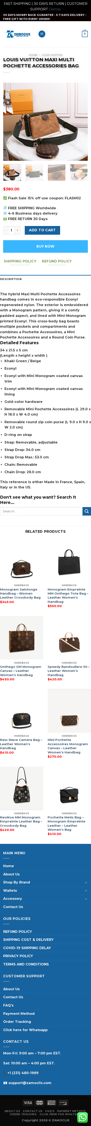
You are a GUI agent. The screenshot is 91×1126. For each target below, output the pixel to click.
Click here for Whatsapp (25, 1030)
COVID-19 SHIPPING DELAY (27, 948)
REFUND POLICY (17, 932)
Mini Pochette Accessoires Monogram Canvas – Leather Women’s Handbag (68, 746)
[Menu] (42, 34)
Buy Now (45, 246)
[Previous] (10, 122)
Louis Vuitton (51, 55)
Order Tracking (17, 1022)
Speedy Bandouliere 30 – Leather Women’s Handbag (69, 671)
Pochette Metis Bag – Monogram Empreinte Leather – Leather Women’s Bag (66, 823)
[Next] (81, 122)
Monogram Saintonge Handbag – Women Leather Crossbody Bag (20, 594)
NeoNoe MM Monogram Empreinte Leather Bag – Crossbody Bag (21, 821)
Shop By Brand (16, 882)
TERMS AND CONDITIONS (26, 964)
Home (33, 55)
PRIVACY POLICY (18, 956)
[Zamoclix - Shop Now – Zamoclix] (17, 34)
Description (11, 279)
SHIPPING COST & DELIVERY (28, 940)
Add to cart (42, 230)
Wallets (10, 891)
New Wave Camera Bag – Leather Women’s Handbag (21, 744)
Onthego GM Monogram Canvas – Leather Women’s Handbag (20, 671)
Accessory (12, 899)
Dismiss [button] (55, 9)
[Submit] (87, 511)
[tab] (45, 279)
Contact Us (13, 907)
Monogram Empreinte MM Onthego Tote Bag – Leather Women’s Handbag (68, 596)
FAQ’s (8, 1005)
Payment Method (19, 1014)
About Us (11, 874)
